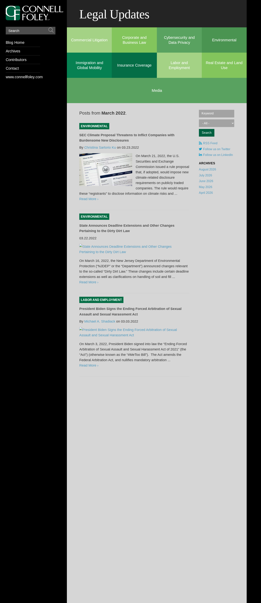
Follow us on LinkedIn (218, 154)
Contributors (16, 60)
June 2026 (206, 181)
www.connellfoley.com (23, 77)
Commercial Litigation (89, 40)
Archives (13, 51)
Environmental (224, 40)
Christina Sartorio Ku (100, 147)
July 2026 (205, 175)
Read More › (88, 199)
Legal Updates (114, 14)
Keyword (208, 113)
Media (157, 90)
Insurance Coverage (134, 65)
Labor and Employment (101, 300)
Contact (12, 68)
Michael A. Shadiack (99, 321)
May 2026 (205, 187)
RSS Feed (210, 143)
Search (13, 31)
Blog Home (15, 42)
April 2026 (206, 192)
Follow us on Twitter (216, 149)
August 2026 (207, 169)
